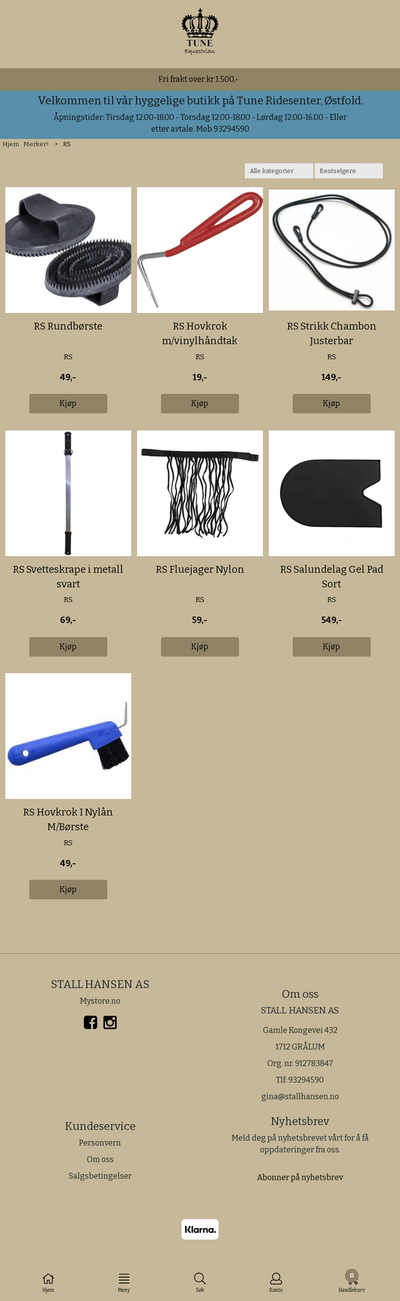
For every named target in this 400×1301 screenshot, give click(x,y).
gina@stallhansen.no (300, 1096)
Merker (34, 144)
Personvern (100, 1142)
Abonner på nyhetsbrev (300, 1177)
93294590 (306, 1080)
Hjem (10, 144)
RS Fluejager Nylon (200, 569)
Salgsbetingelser (100, 1176)
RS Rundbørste (68, 326)
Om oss (100, 1159)
